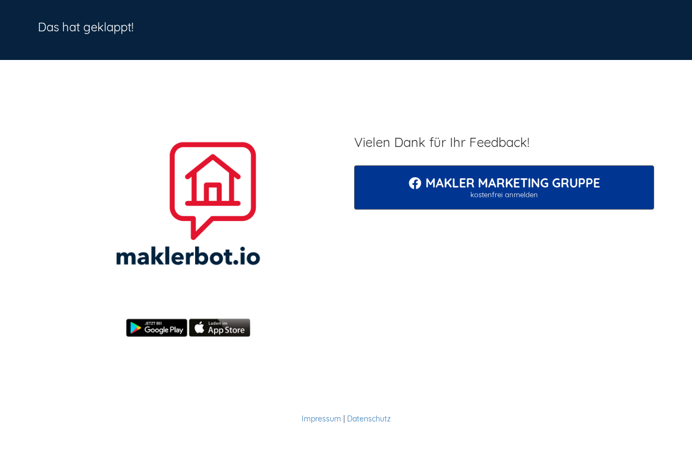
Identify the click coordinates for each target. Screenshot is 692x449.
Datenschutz (369, 419)
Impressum (321, 419)
